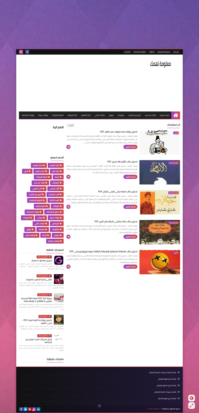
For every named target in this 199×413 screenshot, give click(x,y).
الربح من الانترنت (134, 115)
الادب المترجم (54, 194)
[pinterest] (30, 409)
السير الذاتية (54, 200)
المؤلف (151, 51)
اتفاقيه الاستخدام (140, 51)
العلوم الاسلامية (35, 200)
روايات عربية (43, 115)
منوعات (41, 229)
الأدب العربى (54, 188)
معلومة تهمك (153, 408)
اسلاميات (55, 182)
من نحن (176, 51)
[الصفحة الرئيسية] (175, 115)
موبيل (111, 115)
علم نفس (55, 223)
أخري (26, 171)
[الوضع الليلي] (191, 398)
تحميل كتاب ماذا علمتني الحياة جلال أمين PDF (115, 221)
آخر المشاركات (173, 125)
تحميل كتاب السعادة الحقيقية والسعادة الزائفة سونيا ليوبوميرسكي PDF (103, 251)
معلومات (55, 229)
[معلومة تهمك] (160, 64)
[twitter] (25, 409)
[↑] (99, 406)
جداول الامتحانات (52, 212)
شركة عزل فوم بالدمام (167, 398)
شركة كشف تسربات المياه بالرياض (162, 372)
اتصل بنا (127, 51)
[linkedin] (38, 409)
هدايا (44, 235)
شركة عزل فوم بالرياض (167, 379)
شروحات (121, 115)
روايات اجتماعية (28, 115)
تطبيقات (56, 206)
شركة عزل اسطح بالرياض (166, 385)
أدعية (57, 177)
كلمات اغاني (100, 115)
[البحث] (21, 52)
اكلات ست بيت (150, 115)
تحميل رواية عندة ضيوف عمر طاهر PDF (118, 131)
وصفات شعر (30, 235)
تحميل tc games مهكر (41, 260)
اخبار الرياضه (72, 115)
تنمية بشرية (40, 206)
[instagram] (34, 409)
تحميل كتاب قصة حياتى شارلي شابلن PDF (117, 191)
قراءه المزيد (130, 147)
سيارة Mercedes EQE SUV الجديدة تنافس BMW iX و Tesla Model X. (36, 299)
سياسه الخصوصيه (164, 51)
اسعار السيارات (57, 115)
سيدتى (40, 217)
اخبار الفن (55, 171)
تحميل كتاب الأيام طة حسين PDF (122, 161)
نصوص (56, 235)
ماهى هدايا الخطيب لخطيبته (39, 279)
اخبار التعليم (86, 115)
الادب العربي (37, 188)
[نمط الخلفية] (191, 405)
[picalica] (43, 409)
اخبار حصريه (164, 115)
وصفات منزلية (53, 241)
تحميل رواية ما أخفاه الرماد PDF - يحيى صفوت (37, 321)
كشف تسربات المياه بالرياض (165, 392)
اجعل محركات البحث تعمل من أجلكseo (38, 340)
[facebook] (27, 52)
